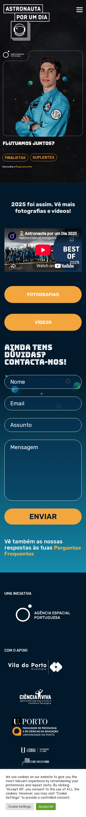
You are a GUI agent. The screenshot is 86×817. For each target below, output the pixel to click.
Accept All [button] (46, 806)
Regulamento (24, 166)
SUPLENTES (43, 157)
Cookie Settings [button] (19, 806)
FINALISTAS (15, 158)
